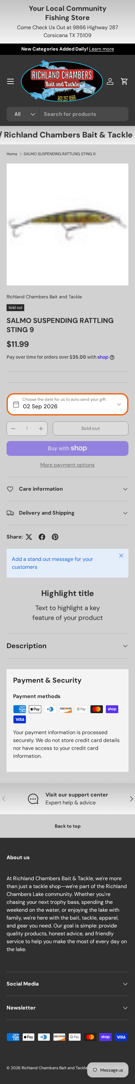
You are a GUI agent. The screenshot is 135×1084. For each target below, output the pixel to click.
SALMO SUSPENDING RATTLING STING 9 (60, 154)
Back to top (68, 826)
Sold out (90, 428)
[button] (124, 81)
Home (12, 154)
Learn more (101, 49)
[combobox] (67, 114)
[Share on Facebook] (41, 536)
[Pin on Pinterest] (55, 536)
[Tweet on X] (28, 536)
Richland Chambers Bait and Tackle (44, 297)
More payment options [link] (67, 464)
